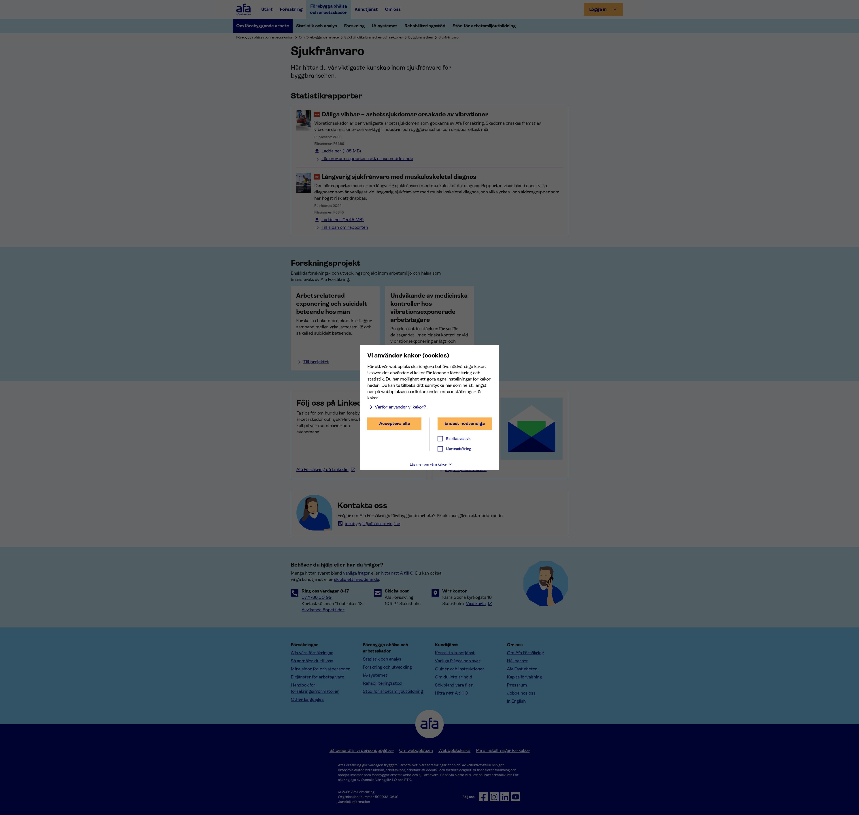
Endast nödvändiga (464, 423)
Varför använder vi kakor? (400, 407)
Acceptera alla (394, 423)
